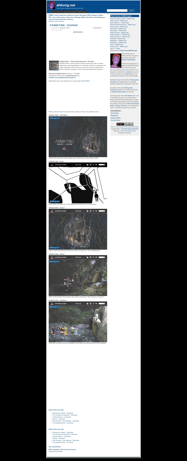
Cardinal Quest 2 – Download (62, 417)
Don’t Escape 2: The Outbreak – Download (66, 421)
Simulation (63, 19)
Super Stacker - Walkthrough (119, 20)
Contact (64, 12)
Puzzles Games (116, 118)
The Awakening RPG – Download (63, 423)
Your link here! (115, 120)
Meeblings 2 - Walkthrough (118, 40)
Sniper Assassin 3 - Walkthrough (120, 36)
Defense (70, 15)
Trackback (56, 449)
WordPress (128, 133)
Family (56, 19)
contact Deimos (58, 111)
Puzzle (77, 15)
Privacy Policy (124, 127)
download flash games (119, 92)
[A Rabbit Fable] (54, 70)
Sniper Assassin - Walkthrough (119, 32)
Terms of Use (114, 127)
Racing (70, 19)
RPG (83, 17)
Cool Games (115, 113)
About (58, 12)
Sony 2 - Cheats (115, 48)
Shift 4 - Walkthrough (116, 44)
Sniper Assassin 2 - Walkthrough (120, 34)
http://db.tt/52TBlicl (84, 81)
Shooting (83, 15)
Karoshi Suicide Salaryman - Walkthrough (123, 24)
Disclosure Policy (134, 127)
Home (53, 12)
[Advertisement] (78, 46)
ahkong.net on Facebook (56, 21)
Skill (88, 15)
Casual (51, 19)
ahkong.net (65, 5)
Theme (122, 131)
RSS (50, 449)
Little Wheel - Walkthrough (118, 28)
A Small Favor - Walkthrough (119, 46)
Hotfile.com (53, 77)
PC (50, 17)
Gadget (100, 15)
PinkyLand (114, 115)
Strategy (94, 15)
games (124, 70)
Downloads (72, 12)
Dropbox (72, 77)
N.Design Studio (131, 131)
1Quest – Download (59, 419)
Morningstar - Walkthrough (118, 30)
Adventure (63, 15)
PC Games (129, 95)
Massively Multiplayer (97, 17)
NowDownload (63, 77)
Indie (87, 17)
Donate (83, 12)
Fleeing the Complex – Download (63, 413)
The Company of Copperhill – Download (65, 415)
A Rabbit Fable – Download (63, 25)
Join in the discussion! (68, 449)
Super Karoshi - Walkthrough (119, 26)
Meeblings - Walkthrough (117, 38)
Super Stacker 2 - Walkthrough (119, 22)
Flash (51, 15)
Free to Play (56, 17)
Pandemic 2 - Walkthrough (118, 42)
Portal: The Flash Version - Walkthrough (122, 18)
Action (56, 15)
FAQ (78, 12)
